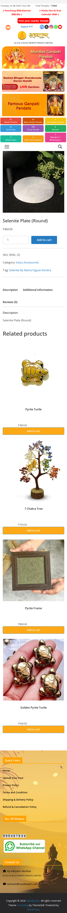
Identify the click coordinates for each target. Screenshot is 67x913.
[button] (60, 156)
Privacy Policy (11, 785)
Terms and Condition (15, 792)
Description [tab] (10, 290)
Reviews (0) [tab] (10, 302)
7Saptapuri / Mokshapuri (55, 137)
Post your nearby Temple (33, 20)
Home (6, 770)
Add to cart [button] (33, 431)
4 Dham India (10, 138)
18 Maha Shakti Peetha (33, 121)
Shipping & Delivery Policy (18, 799)
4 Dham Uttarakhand (33, 138)
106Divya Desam (33, 128)
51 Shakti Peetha (10, 121)
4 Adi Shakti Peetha (55, 121)
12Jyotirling (10, 128)
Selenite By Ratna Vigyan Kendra (30, 270)
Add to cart (44, 240)
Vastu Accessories (27, 262)
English (24, 26)
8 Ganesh (55, 128)
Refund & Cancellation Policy (20, 806)
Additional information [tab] (38, 290)
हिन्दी (31, 26)
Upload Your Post (13, 778)
